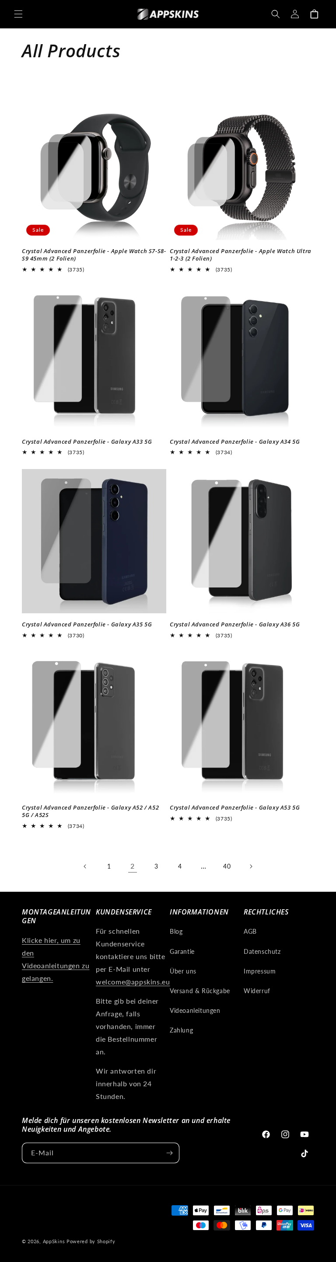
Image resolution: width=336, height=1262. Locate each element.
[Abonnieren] (169, 1153)
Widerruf (257, 990)
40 (227, 866)
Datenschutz (262, 951)
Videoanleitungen (195, 1010)
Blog (176, 931)
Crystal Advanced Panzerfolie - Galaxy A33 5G (87, 441)
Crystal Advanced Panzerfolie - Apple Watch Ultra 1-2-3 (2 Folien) (241, 254)
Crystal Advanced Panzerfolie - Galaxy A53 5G (235, 807)
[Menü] (18, 14)
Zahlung (181, 1030)
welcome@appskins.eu (133, 981)
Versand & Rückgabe (200, 990)
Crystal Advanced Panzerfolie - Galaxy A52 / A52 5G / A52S (90, 811)
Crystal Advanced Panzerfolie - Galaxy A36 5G (235, 624)
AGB (250, 931)
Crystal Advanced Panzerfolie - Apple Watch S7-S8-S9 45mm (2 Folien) (94, 254)
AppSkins (54, 1241)
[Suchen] (275, 14)
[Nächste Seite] (250, 866)
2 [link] (132, 866)
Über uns (183, 971)
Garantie (182, 951)
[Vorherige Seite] (85, 866)
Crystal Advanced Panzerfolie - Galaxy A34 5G (235, 441)
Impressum (260, 971)
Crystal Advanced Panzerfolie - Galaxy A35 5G (87, 624)
